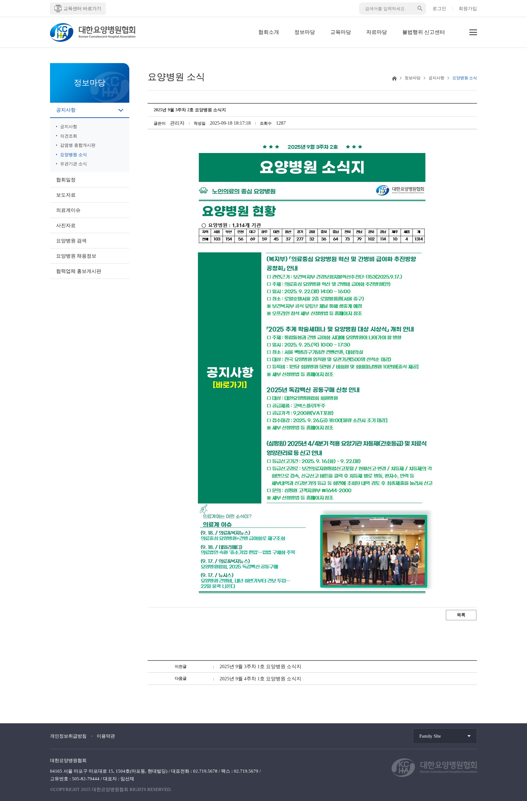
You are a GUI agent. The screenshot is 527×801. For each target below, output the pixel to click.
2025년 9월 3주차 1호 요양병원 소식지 (260, 666)
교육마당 (340, 32)
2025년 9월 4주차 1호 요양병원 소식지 (260, 678)
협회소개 (268, 32)
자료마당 (376, 32)
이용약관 (106, 736)
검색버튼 (420, 8)
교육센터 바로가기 (82, 8)
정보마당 (304, 32)
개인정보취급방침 (68, 736)
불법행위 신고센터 (423, 32)
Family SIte (430, 736)
